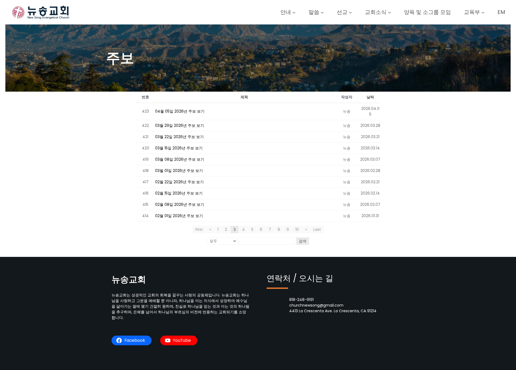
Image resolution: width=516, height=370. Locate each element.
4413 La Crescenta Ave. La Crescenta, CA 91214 (333, 311)
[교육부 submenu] (483, 12)
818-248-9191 (301, 299)
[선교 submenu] (350, 12)
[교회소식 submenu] (389, 12)
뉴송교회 (129, 279)
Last (317, 229)
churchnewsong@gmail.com (316, 305)
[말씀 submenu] (322, 12)
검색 (302, 241)
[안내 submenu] (294, 12)
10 (297, 229)
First (199, 229)
